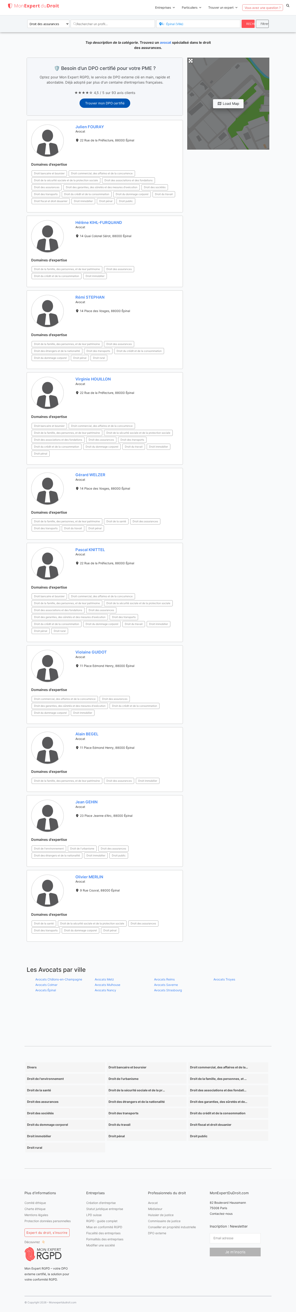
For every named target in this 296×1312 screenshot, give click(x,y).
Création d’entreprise (101, 1203)
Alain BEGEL (86, 734)
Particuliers (189, 7)
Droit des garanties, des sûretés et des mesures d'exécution (101, 187)
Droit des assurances (46, 187)
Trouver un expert (221, 7)
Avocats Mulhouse (107, 984)
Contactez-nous (221, 1213)
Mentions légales (36, 1215)
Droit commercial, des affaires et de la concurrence (102, 173)
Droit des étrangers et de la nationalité (57, 351)
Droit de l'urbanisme (82, 848)
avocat (165, 42)
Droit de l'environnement (49, 848)
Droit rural (99, 357)
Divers (32, 1067)
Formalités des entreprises (104, 1239)
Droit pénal (105, 201)
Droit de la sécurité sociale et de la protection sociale (66, 180)
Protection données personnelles (47, 1221)
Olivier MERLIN (89, 877)
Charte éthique (35, 1209)
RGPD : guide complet (101, 1221)
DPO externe (157, 1233)
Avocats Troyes (224, 979)
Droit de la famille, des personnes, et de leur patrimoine (67, 269)
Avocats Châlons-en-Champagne (58, 979)
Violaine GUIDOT (91, 652)
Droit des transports (46, 194)
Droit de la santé (116, 521)
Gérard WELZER (90, 474)
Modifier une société (100, 1245)
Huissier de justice (161, 1215)
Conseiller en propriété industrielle (172, 1227)
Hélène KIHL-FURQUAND (98, 222)
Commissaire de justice (164, 1221)
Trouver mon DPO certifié (105, 103)
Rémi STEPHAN (89, 297)
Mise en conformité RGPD (104, 1227)
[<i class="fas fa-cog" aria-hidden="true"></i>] (262, 24)
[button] (288, 5)
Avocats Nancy (105, 990)
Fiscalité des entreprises (103, 1233)
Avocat (153, 1203)
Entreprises (163, 7)
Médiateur (155, 1209)
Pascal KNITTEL (90, 549)
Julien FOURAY (89, 127)
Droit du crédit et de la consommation (86, 194)
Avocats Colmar (46, 984)
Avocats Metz (104, 979)
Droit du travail (164, 194)
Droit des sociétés (155, 187)
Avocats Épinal (45, 990)
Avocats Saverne (166, 984)
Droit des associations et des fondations (128, 180)
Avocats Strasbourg (168, 990)
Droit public (126, 201)
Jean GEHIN (86, 802)
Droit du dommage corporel (132, 194)
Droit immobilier (83, 201)
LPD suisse (94, 1215)
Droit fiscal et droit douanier (50, 201)
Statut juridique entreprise (104, 1209)
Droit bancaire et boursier (49, 173)
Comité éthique (35, 1203)
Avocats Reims (164, 979)
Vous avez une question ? (263, 8)
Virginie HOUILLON (93, 379)
